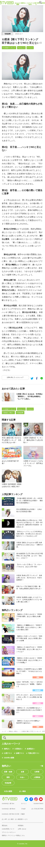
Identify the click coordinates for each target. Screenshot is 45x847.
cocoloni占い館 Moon (8, 809)
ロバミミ (24, 803)
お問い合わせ (22, 829)
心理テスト (8, 753)
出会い (22, 777)
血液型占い (31, 749)
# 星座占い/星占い (8, 413)
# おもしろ (21, 48)
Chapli (23, 809)
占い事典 (22, 791)
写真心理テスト (34, 753)
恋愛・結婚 (8, 772)
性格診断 (8, 34)
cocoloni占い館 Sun (8, 803)
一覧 (41, 766)
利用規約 (20, 825)
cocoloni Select (38, 803)
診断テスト (20, 753)
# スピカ (30, 48)
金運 (22, 772)
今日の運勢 (8, 791)
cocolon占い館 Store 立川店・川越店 (13, 814)
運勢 (8, 777)
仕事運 (36, 772)
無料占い (7, 749)
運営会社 (4, 825)
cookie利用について (8, 829)
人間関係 (37, 777)
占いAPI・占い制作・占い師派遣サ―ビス (15, 819)
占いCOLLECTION (37, 809)
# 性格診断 (20, 413)
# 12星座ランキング (9, 48)
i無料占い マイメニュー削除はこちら (13, 835)
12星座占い (19, 749)
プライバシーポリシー (9, 832)
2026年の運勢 (9, 758)
